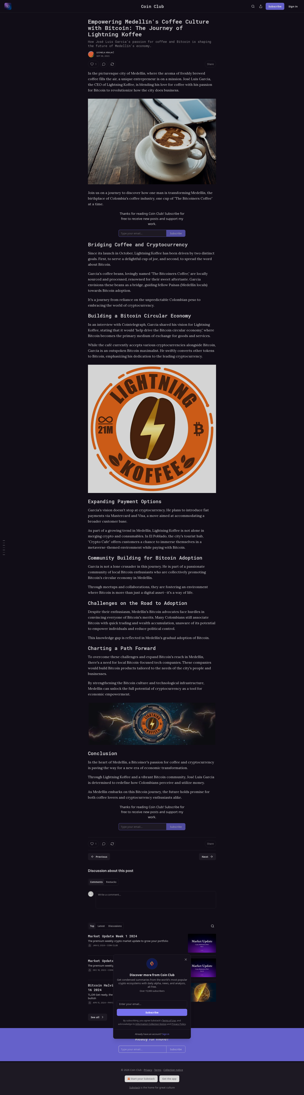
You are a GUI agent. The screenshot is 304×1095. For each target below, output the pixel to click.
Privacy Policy (179, 1024)
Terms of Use (169, 1020)
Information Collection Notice (150, 1024)
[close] (186, 959)
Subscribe (152, 1012)
